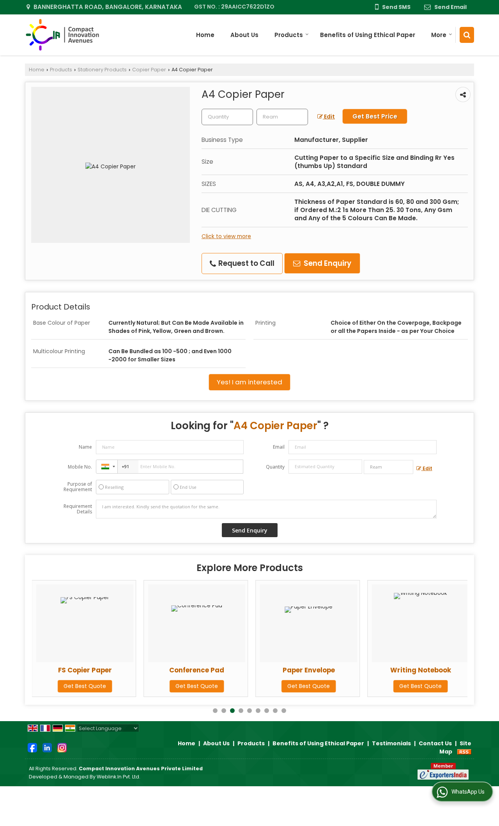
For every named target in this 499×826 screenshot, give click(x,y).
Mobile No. (80, 466)
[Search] (467, 35)
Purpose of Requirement (78, 486)
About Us (244, 35)
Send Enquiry (326, 263)
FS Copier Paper (85, 670)
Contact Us (435, 743)
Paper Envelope (309, 670)
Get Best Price (374, 116)
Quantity (275, 466)
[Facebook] (32, 747)
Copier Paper (149, 69)
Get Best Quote (85, 686)
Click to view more (226, 236)
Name (85, 447)
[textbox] (282, 117)
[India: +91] (107, 467)
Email (279, 447)
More (438, 35)
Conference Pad (196, 670)
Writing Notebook (420, 670)
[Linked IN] (47, 747)
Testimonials (391, 743)
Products (288, 35)
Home (205, 35)
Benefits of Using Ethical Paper (367, 35)
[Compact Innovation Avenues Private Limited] (62, 34)
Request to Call (245, 263)
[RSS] (464, 751)
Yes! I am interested (249, 382)
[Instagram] (62, 747)
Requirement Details (78, 509)
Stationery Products (102, 69)
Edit (329, 116)
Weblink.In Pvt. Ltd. (118, 776)
